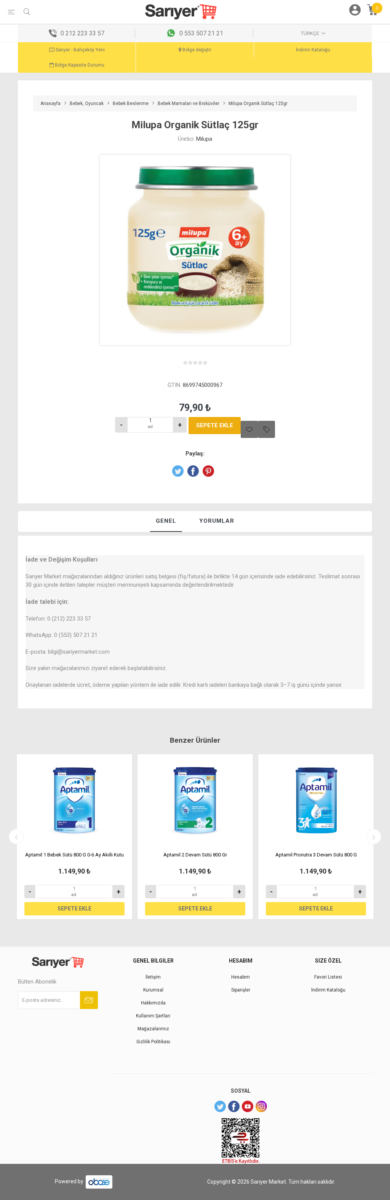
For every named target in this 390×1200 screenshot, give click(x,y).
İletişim (153, 977)
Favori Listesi (328, 977)
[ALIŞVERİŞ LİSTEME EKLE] (266, 429)
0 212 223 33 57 (82, 33)
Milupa (204, 138)
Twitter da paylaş (178, 471)
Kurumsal (153, 990)
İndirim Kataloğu (313, 50)
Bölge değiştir (196, 50)
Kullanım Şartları (153, 1016)
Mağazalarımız (153, 1028)
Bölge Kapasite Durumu (79, 65)
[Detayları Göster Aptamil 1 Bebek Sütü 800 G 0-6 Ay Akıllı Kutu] (74, 800)
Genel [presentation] (166, 520)
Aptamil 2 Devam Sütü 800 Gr (195, 855)
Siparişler (240, 990)
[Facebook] (234, 1106)
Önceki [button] (16, 836)
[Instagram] (261, 1106)
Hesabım (240, 977)
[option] (74, 836)
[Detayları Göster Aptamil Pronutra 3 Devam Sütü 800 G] (316, 800)
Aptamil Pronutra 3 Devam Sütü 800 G (316, 855)
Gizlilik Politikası (153, 1041)
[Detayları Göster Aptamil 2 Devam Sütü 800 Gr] (195, 800)
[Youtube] (247, 1106)
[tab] (166, 521)
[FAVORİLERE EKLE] (249, 429)
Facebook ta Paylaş (193, 471)
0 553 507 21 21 (201, 33)
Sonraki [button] (373, 836)
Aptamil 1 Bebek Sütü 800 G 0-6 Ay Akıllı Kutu (74, 855)
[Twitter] (220, 1106)
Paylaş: (195, 453)
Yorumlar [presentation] (216, 520)
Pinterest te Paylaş (208, 471)
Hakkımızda (153, 1003)
